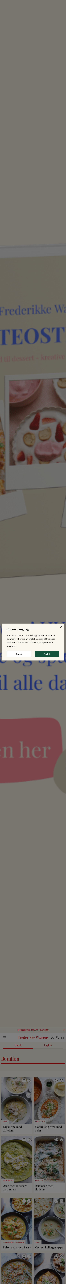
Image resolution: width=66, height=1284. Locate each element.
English (47, 654)
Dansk (19, 654)
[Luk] (61, 627)
